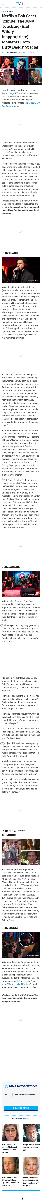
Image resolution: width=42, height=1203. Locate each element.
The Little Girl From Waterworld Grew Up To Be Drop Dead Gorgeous (10, 1181)
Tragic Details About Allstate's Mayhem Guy (31, 1147)
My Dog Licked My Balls (19, 984)
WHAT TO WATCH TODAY (23, 1086)
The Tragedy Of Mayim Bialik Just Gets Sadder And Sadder (9, 1148)
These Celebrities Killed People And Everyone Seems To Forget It (31, 1181)
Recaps (10, 11)
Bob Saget (10, 93)
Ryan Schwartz (11, 52)
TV (3, 11)
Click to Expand (22, 1108)
